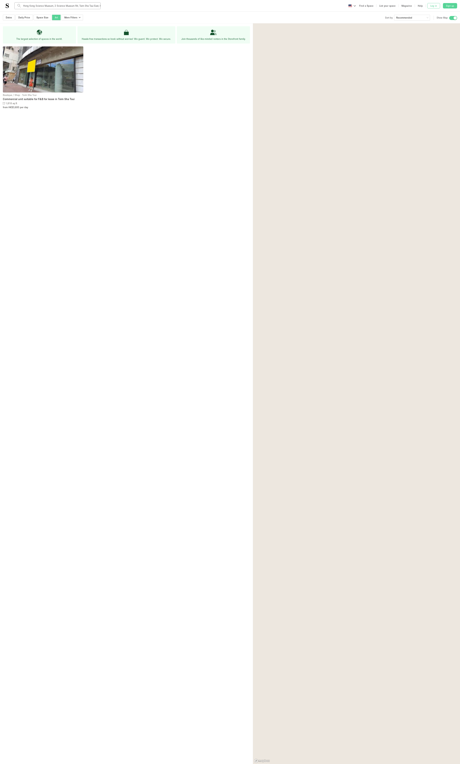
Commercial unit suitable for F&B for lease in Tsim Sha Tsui (39, 99)
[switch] (453, 18)
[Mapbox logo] (262, 761)
